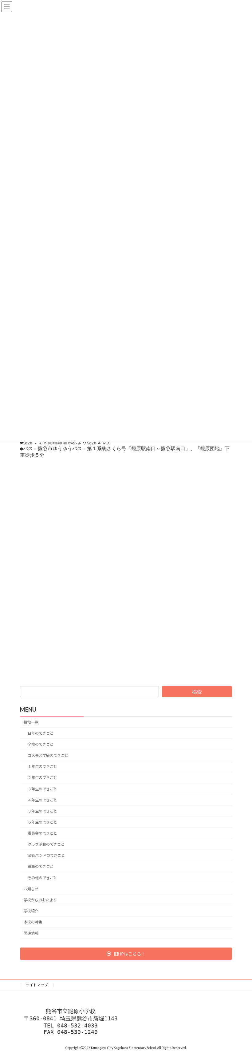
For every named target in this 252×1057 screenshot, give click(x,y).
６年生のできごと (42, 822)
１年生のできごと (42, 766)
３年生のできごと (42, 788)
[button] (126, 953)
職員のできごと (40, 866)
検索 (197, 692)
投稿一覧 (31, 722)
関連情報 (31, 933)
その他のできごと (42, 877)
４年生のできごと (42, 799)
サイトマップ (37, 985)
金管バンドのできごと (46, 855)
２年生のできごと (42, 777)
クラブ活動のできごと (46, 844)
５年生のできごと (42, 811)
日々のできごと (40, 733)
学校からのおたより (40, 899)
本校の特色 (33, 922)
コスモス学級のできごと (48, 755)
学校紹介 (31, 911)
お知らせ (31, 888)
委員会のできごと (42, 833)
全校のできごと (40, 744)
